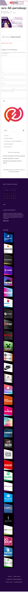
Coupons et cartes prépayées (13, 141)
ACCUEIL (6, 135)
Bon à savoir (8, 146)
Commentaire (4, 55)
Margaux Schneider (16, 37)
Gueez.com (6, 220)
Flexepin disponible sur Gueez (11, 158)
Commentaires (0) (7, 12)
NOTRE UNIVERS (8, 138)
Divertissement (8, 144)
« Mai (4, 204)
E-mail (3, 77)
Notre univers (17, 576)
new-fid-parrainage (13, 8)
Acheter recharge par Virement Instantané (14, 156)
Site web (3, 83)
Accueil (10, 576)
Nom (2, 72)
